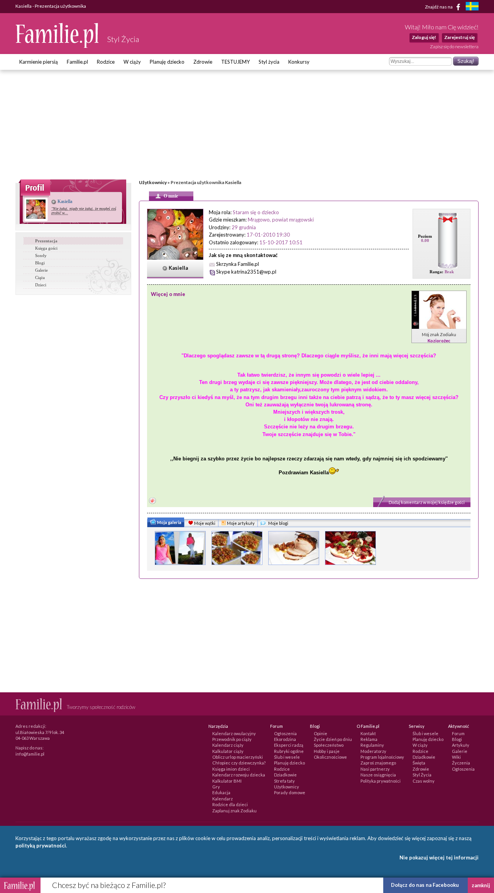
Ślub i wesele (287, 756)
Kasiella (64, 201)
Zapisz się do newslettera (454, 46)
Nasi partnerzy (375, 768)
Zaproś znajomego (378, 762)
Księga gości (46, 248)
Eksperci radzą (288, 745)
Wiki (456, 756)
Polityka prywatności (380, 780)
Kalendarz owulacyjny (234, 733)
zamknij (481, 885)
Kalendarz (222, 798)
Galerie (41, 270)
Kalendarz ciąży (228, 745)
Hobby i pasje (327, 751)
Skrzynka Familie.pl (237, 264)
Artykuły (460, 745)
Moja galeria (168, 522)
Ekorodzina (285, 739)
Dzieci (40, 284)
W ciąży (132, 62)
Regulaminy (372, 745)
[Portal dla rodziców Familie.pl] (57, 46)
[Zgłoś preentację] (152, 501)
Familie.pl (77, 62)
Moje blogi (277, 523)
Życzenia (461, 762)
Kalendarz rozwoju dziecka (238, 774)
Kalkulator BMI (227, 780)
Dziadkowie (285, 774)
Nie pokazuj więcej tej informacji (439, 857)
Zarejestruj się (459, 37)
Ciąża (40, 277)
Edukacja (221, 792)
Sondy (41, 255)
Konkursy (299, 62)
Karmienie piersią (38, 62)
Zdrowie (202, 62)
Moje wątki (204, 523)
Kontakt (368, 733)
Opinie (320, 733)
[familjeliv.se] (472, 7)
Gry (216, 786)
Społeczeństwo (328, 745)
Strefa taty (284, 780)
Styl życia (269, 62)
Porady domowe (289, 792)
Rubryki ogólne (289, 751)
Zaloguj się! (424, 37)
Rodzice (106, 62)
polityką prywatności (40, 845)
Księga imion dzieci (231, 768)
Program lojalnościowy (382, 756)
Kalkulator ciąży (228, 751)
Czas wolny (424, 780)
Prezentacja (46, 240)
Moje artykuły (240, 523)
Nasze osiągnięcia (378, 774)
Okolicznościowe (330, 756)
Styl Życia (422, 774)
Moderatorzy (373, 751)
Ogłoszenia (285, 733)
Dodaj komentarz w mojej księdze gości (427, 502)
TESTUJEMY (235, 62)
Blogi (40, 262)
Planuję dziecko (167, 62)
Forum (458, 733)
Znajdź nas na (439, 6)
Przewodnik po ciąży (232, 739)
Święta (419, 762)
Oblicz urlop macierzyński (237, 756)
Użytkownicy (153, 182)
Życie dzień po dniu (333, 739)
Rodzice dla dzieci (230, 804)
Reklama (368, 739)
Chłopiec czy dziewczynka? (239, 762)
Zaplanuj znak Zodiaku (234, 810)
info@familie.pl (29, 753)
